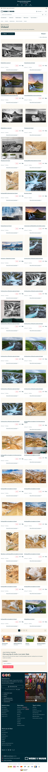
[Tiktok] (14, 750)
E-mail (18, 689)
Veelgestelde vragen (8, 693)
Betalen (5, 696)
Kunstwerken (3, 17)
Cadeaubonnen (7, 701)
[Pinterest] (8, 750)
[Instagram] (6, 750)
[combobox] (21, 14)
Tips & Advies (33, 17)
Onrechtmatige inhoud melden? (28, 763)
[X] (12, 750)
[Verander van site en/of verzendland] (46, 8)
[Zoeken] (46, 15)
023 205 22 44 (13, 686)
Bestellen (5, 694)
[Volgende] (45, 630)
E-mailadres (5, 661)
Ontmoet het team (30, 700)
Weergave (43, 33)
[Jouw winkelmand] (46, 11)
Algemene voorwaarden (12, 763)
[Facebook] (10, 750)
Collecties (11, 17)
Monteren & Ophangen (8, 700)
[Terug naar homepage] (7, 11)
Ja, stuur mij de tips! (8, 666)
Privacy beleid (37, 763)
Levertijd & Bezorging (8, 698)
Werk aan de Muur (7, 728)
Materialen (26, 17)
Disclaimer (20, 763)
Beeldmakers (18, 17)
